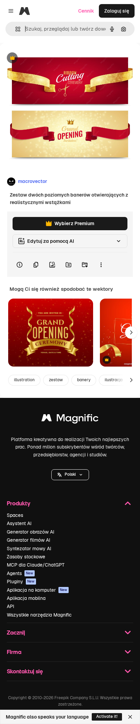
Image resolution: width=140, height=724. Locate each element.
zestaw (56, 380)
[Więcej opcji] (101, 264)
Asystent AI (19, 523)
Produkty (18, 503)
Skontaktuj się (25, 671)
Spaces (15, 515)
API (10, 606)
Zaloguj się (116, 11)
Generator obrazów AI (30, 532)
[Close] (130, 717)
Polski (70, 474)
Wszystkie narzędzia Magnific (39, 615)
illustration (24, 380)
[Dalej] (131, 333)
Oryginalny (47, 58)
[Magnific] (70, 419)
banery (83, 380)
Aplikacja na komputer (37, 590)
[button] (70, 474)
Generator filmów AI (28, 540)
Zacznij (16, 632)
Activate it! (107, 716)
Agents (20, 573)
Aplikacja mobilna (26, 598)
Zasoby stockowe (26, 557)
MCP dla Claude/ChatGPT (36, 565)
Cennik (86, 11)
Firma (14, 651)
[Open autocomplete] (15, 29)
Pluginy (21, 581)
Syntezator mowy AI (29, 548)
